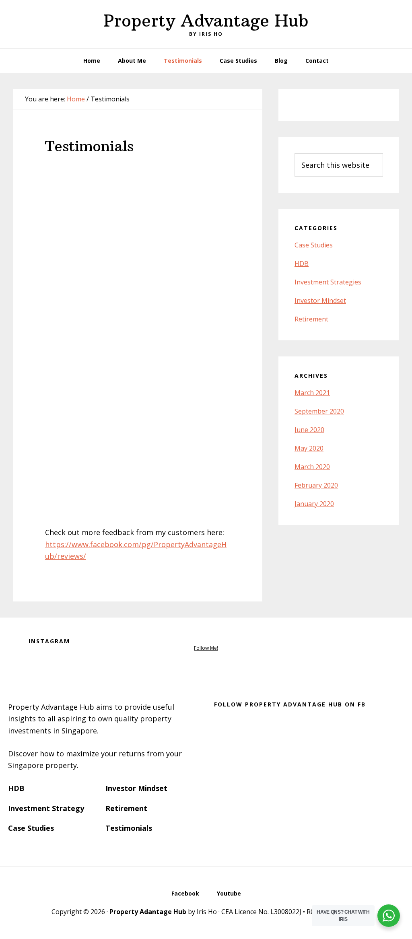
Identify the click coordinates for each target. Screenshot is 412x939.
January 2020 (314, 503)
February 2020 (316, 485)
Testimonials (128, 828)
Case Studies (314, 245)
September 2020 (319, 411)
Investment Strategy (46, 808)
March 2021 (312, 392)
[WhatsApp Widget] (388, 915)
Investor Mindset (320, 300)
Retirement (311, 319)
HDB (302, 263)
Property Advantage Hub (206, 20)
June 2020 (309, 429)
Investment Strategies (328, 282)
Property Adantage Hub (147, 911)
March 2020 (312, 466)
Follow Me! (206, 648)
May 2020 (309, 448)
